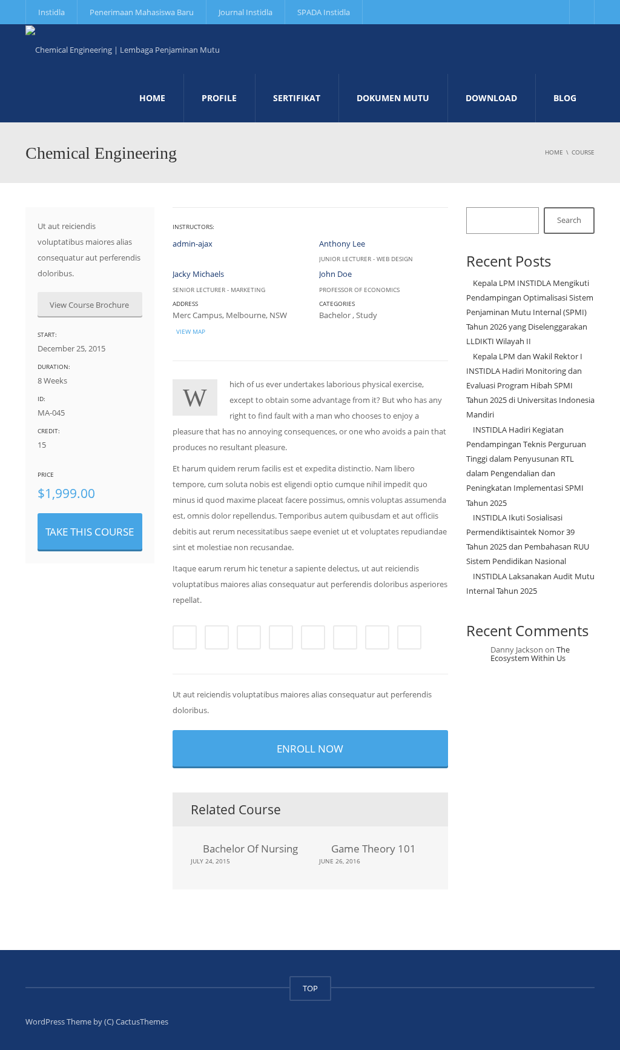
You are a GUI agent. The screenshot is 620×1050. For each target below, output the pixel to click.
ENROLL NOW (310, 749)
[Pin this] (345, 637)
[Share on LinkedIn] (249, 637)
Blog (564, 98)
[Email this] (409, 637)
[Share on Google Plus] (313, 637)
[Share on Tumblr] (281, 637)
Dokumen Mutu (393, 98)
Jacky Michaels (198, 273)
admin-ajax (193, 243)
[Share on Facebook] (185, 637)
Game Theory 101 (373, 849)
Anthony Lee (342, 243)
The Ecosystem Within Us (530, 653)
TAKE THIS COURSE (89, 532)
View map (190, 331)
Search (569, 219)
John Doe (335, 273)
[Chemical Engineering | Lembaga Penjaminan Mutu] (122, 48)
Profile (219, 98)
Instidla (51, 12)
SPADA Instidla (323, 12)
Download (491, 98)
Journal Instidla (245, 12)
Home (152, 98)
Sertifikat (296, 98)
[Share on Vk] (377, 637)
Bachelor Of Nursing (250, 849)
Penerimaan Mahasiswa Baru (142, 12)
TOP (310, 988)
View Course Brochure (90, 304)
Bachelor (335, 315)
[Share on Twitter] (217, 637)
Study (366, 315)
